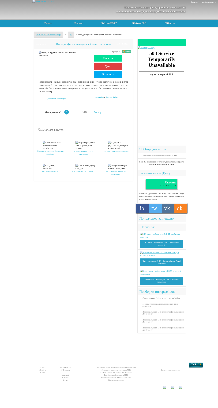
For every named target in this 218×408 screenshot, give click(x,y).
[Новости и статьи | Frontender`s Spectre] (146, 47)
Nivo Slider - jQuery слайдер (83, 171)
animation (99, 97)
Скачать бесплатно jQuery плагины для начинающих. (116, 367)
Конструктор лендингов (170, 370)
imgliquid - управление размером (115, 151)
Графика (65, 377)
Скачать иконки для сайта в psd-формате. (116, 372)
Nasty (97, 112)
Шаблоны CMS (139, 23)
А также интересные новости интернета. (116, 377)
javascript (65, 375)
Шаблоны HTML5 (109, 23)
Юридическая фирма (116, 380)
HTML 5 (42, 370)
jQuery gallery (112, 97)
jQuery (42, 372)
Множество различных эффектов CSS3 (116, 370)
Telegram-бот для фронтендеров (203, 2)
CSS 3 (43, 367)
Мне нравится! (53, 112)
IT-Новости (170, 23)
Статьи (65, 380)
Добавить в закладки (57, 98)
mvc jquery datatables (50, 171)
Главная (47, 23)
